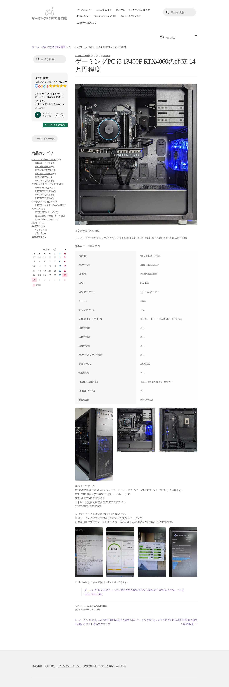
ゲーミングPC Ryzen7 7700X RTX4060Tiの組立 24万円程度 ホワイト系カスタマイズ (105, 622)
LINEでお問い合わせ (139, 10)
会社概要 (121, 666)
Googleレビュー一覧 (45, 138)
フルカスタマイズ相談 (105, 16)
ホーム (35, 47)
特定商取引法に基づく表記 (99, 666)
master (106, 55)
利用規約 (50, 666)
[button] (62, 115)
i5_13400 (96, 610)
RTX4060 (85, 610)
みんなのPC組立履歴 (131, 16)
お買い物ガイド (104, 10)
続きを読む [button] (40, 108)
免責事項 (37, 666)
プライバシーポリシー (69, 666)
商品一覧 (120, 10)
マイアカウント (84, 10)
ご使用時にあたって (86, 23)
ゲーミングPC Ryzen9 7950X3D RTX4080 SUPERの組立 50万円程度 (166, 622)
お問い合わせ (83, 16)
